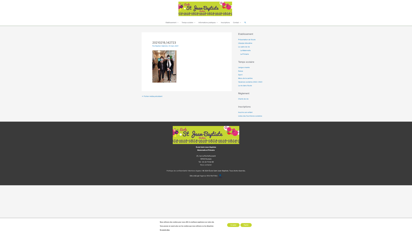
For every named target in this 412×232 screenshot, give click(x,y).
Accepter (233, 225)
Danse (240, 71)
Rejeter (246, 225)
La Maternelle (245, 50)
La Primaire (244, 54)
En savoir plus (165, 230)
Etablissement (171, 22)
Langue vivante (244, 67)
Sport (240, 75)
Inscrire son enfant (245, 112)
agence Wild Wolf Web (209, 176)
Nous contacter (206, 165)
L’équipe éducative (245, 43)
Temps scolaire (187, 22)
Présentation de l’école (247, 40)
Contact (236, 22)
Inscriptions (225, 22)
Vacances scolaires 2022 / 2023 (250, 82)
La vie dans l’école (245, 86)
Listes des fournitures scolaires (250, 116)
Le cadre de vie (244, 47)
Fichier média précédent (152, 96)
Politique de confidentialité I (177, 171)
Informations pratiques (207, 22)
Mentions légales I (195, 171)
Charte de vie (243, 99)
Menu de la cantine (245, 78)
